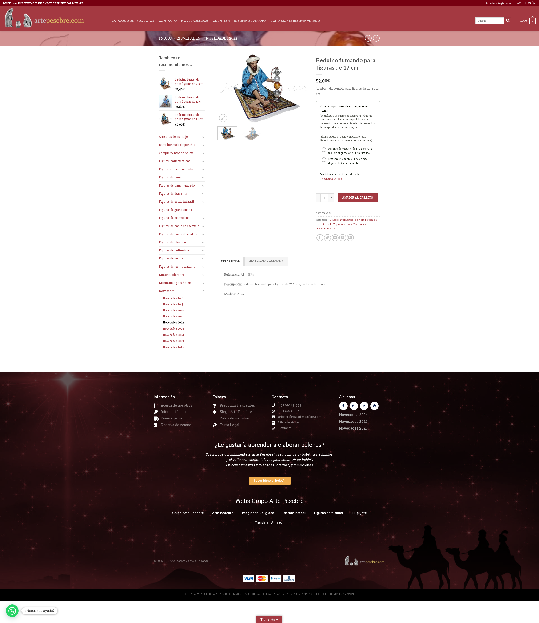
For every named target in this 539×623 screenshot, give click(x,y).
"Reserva (325, 178)
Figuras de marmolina (174, 218)
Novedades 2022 (221, 38)
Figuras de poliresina (174, 250)
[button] (12, 610)
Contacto (168, 20)
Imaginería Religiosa (258, 513)
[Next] (302, 89)
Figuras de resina (171, 258)
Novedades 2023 (173, 329)
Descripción (230, 261)
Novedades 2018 (173, 298)
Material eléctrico (172, 275)
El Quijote (359, 513)
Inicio (165, 38)
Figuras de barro (170, 177)
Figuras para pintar (328, 513)
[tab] (231, 261)
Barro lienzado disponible (177, 145)
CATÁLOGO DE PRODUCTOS (133, 20)
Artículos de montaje (173, 137)
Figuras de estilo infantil (176, 202)
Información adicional (266, 261)
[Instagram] (354, 406)
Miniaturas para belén (175, 283)
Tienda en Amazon (269, 523)
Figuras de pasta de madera (178, 234)
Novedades (188, 38)
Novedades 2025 (173, 341)
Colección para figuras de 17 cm (347, 219)
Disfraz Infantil (294, 513)
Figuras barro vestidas (174, 161)
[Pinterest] (374, 406)
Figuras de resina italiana (177, 267)
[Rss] (364, 406)
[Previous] (224, 89)
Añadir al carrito (357, 198)
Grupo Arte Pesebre (188, 513)
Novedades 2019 (173, 304)
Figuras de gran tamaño (175, 210)
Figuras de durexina (173, 194)
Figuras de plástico (172, 242)
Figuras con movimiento (176, 169)
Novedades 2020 (173, 310)
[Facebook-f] (343, 406)
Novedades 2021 (173, 316)
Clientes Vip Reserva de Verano (239, 20)
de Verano (336, 178)
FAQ (518, 3)
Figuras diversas (342, 224)
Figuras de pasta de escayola (179, 226)
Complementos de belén (176, 153)
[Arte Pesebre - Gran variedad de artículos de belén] (54, 18)
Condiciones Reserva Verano (295, 20)
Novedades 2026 (194, 20)
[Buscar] (507, 21)
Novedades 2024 (173, 335)
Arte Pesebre (222, 513)
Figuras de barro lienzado (177, 185)
